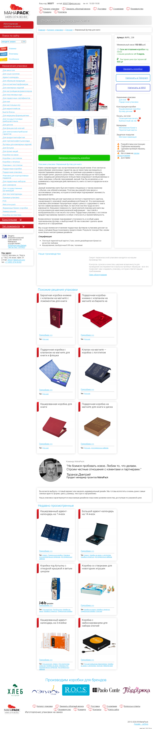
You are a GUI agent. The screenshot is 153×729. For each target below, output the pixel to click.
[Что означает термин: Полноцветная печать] (140, 118)
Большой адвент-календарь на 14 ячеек (98, 513)
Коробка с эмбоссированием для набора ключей (94, 623)
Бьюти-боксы (9, 112)
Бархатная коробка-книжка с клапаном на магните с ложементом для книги (55, 298)
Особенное (14, 59)
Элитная (99, 611)
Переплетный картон (128, 130)
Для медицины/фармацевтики (16, 115)
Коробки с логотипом (12, 158)
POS (4, 201)
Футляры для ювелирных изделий (17, 144)
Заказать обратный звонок (78, 9)
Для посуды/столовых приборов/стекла (12, 120)
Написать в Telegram (137, 78)
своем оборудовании (128, 154)
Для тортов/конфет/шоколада (16, 141)
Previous (35, 71)
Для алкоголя (9, 70)
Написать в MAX (137, 87)
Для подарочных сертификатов (16, 98)
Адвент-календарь (11, 77)
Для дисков (8, 125)
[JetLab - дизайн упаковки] (44, 617)
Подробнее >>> (45, 335)
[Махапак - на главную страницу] (16, 11)
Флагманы (13, 54)
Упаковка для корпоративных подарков (54, 556)
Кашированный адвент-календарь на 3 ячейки (53, 621)
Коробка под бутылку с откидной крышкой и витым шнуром (56, 568)
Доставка (101, 9)
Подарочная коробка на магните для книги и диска (97, 405)
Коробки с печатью (11, 162)
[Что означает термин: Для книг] (128, 100)
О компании (118, 9)
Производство (137, 9)
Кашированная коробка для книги (56, 405)
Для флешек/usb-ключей (13, 128)
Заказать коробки (132, 69)
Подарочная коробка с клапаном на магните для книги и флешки (55, 352)
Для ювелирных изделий (13, 88)
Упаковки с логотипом (12, 165)
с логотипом (106, 555)
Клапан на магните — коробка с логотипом (94, 351)
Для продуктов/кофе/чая (14, 137)
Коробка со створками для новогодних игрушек (97, 567)
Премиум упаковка (11, 197)
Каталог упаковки (51, 9)
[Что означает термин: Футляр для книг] (135, 111)
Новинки (12, 48)
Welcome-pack (9, 204)
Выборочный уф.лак (128, 121)
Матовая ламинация (128, 137)
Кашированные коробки (129, 109)
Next (113, 71)
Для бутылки (8, 148)
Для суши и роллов (11, 74)
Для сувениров (9, 185)
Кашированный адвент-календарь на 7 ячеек (53, 513)
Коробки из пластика (12, 215)
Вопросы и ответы (132, 706)
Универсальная (9, 211)
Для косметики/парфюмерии (15, 84)
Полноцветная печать (128, 118)
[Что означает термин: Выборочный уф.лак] (138, 121)
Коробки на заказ (10, 155)
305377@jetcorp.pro (16, 260)
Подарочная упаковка (12, 172)
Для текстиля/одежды (12, 194)
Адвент (44, 555)
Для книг (6, 101)
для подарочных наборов (99, 448)
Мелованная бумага (128, 128)
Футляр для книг (126, 111)
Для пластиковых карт (12, 95)
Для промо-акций (10, 151)
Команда (47, 12)
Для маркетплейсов (11, 108)
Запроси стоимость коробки (74, 157)
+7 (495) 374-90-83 (13, 262)
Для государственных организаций (12, 189)
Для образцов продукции (14, 81)
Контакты (62, 12)
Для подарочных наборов (14, 181)
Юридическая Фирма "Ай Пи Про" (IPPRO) (17, 246)
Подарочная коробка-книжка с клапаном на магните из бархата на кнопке (95, 298)
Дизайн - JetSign (141, 724)
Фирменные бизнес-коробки (15, 208)
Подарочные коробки (12, 169)
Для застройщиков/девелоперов (17, 91)
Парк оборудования (98, 275)
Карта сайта (113, 709)
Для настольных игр (11, 105)
